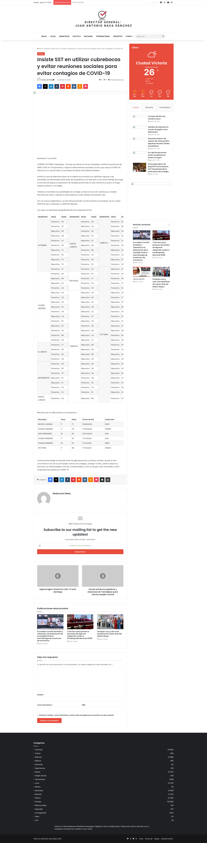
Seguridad (39, 809)
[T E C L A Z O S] (141, 272)
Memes (37, 787)
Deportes (117, 36)
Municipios (64, 36)
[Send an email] (53, 80)
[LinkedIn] (51, 86)
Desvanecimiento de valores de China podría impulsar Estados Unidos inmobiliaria (159, 142)
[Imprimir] (107, 479)
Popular (135, 107)
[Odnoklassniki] (79, 86)
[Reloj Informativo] (103, 19)
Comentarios (164, 107)
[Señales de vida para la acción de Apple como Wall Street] (139, 130)
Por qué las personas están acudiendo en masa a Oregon (157, 155)
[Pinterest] (62, 86)
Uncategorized (40, 813)
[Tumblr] (56, 86)
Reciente (149, 107)
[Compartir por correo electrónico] (102, 479)
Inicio (44, 36)
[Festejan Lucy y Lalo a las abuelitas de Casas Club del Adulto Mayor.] (110, 621)
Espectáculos (40, 768)
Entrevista (39, 764)
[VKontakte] (74, 86)
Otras (128, 36)
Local (53, 36)
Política (77, 36)
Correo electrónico (45, 705)
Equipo (156, 839)
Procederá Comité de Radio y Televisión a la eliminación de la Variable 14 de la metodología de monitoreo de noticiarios (50, 636)
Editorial (38, 761)
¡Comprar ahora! (167, 839)
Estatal (46, 49)
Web (83, 705)
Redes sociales (40, 805)
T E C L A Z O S (138, 279)
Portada (38, 802)
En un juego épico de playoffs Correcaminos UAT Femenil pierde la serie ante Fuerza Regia (158, 168)
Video (37, 816)
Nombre (40, 695)
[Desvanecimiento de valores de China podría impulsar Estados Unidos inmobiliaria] (139, 141)
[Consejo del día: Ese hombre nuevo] (139, 119)
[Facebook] (39, 86)
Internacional (103, 36)
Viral (36, 820)
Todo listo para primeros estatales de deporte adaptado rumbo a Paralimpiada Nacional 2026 (79, 635)
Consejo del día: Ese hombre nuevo (156, 117)
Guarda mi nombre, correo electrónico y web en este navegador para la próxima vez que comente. (76, 715)
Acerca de (148, 839)
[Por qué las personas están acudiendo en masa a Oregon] (139, 155)
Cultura (37, 753)
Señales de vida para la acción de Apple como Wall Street (158, 129)
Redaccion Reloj (46, 80)
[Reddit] (68, 86)
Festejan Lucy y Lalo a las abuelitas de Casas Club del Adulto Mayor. (97, 2)
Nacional (88, 36)
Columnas (39, 750)
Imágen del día (40, 776)
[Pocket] (85, 86)
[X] (45, 86)
